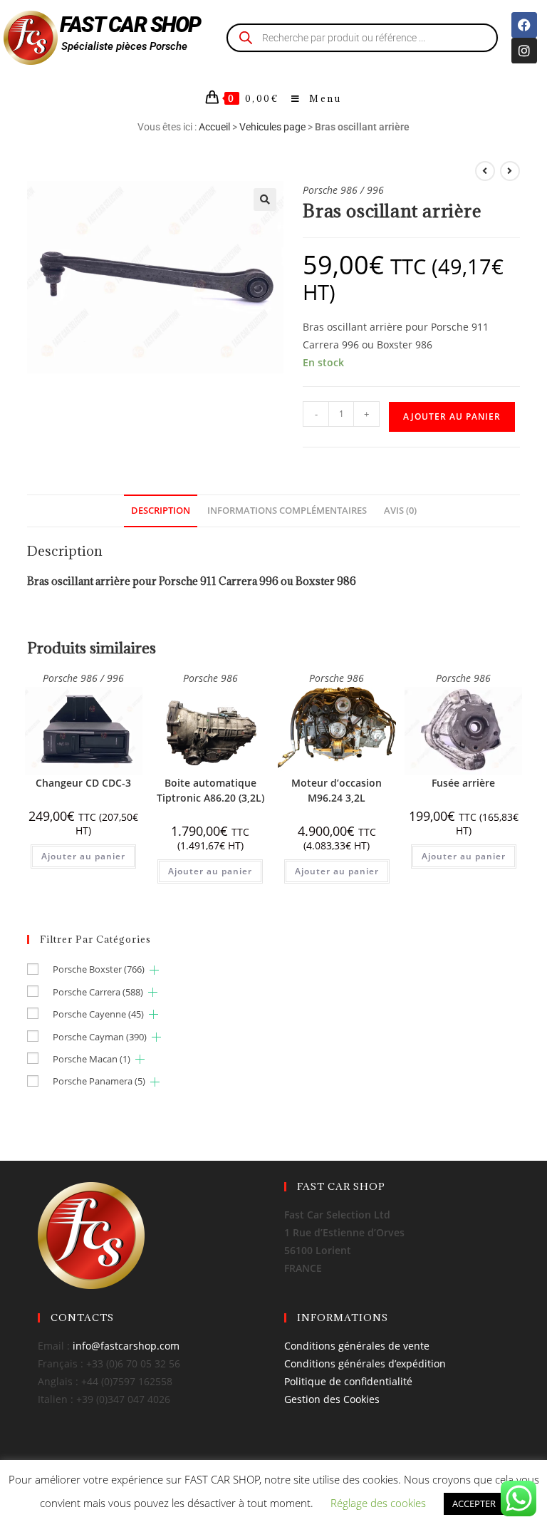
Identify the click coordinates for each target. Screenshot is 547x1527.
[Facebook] (524, 25)
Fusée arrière (463, 783)
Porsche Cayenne (98, 1014)
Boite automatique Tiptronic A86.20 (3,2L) (210, 790)
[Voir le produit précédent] (485, 171)
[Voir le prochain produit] (510, 171)
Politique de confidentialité (348, 1381)
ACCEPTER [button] (474, 1503)
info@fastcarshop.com (126, 1345)
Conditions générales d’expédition (365, 1363)
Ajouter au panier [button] (83, 856)
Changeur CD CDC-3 (83, 783)
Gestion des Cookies (332, 1399)
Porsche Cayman (100, 1036)
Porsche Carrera (98, 991)
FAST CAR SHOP (130, 24)
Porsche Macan (91, 1058)
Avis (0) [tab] (400, 510)
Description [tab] (160, 510)
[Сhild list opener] (154, 970)
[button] (265, 199)
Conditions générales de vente (356, 1345)
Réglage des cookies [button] (378, 1503)
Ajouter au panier (452, 416)
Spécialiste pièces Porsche (124, 46)
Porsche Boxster (99, 969)
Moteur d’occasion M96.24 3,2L (336, 790)
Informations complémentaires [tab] (287, 510)
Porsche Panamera (99, 1081)
